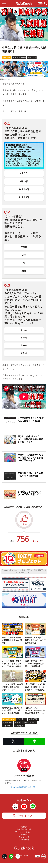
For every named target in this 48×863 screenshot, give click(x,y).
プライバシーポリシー (24, 832)
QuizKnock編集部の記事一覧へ (24, 787)
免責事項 (24, 834)
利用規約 (24, 827)
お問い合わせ (24, 840)
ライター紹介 (24, 837)
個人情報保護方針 (24, 829)
